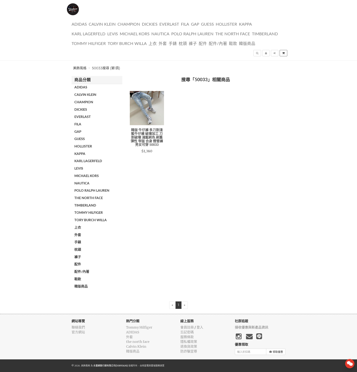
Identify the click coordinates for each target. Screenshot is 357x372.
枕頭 (183, 44)
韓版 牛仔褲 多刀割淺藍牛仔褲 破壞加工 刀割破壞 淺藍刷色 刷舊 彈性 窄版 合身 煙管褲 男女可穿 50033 (147, 138)
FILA (185, 24)
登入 (200, 327)
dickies (149, 24)
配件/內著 (218, 44)
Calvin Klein (102, 24)
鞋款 (233, 44)
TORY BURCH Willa (127, 44)
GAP (195, 24)
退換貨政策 (188, 346)
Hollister (226, 24)
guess (207, 24)
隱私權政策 (188, 341)
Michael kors (134, 34)
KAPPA (245, 24)
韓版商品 (247, 44)
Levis (112, 34)
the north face (232, 34)
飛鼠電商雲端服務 (151, 365)
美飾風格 (79, 68)
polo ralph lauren (192, 34)
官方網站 (78, 332)
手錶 (173, 44)
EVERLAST (169, 24)
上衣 (153, 44)
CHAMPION (129, 24)
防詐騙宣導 (188, 351)
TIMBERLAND (265, 34)
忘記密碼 (187, 332)
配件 (203, 44)
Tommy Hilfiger (89, 44)
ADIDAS (79, 24)
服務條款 (187, 337)
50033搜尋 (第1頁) (106, 68)
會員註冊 (187, 327)
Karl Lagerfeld (88, 34)
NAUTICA (160, 34)
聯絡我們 (78, 327)
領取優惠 (278, 351)
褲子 (193, 44)
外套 (163, 44)
